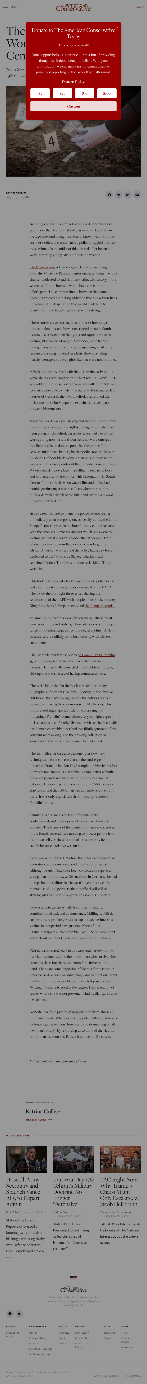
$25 (62, 93)
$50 (84, 93)
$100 (107, 93)
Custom (73, 106)
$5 (40, 93)
